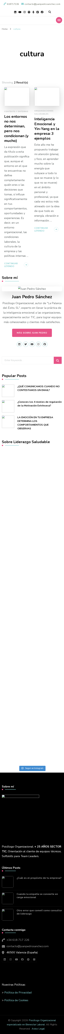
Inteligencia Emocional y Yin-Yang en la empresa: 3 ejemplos (46, 129)
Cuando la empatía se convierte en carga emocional (37, 896)
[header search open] (49, 12)
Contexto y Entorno (16, 111)
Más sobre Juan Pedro (32, 332)
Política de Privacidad (18, 992)
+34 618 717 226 (18, 940)
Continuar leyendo (11, 265)
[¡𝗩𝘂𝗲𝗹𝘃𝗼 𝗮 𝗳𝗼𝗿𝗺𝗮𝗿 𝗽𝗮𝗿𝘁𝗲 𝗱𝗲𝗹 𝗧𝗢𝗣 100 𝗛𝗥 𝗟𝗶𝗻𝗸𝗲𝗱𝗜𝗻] (32, 507)
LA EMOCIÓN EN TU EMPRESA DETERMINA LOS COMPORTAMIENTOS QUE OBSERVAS (35, 423)
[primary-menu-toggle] (59, 20)
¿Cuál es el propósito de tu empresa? (39, 878)
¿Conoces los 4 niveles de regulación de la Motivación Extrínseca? (39, 403)
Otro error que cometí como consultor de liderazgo (39, 912)
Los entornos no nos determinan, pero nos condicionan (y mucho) (16, 128)
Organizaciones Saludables (43, 112)
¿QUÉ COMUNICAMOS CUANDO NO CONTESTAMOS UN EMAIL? (38, 388)
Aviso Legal (38, 1028)
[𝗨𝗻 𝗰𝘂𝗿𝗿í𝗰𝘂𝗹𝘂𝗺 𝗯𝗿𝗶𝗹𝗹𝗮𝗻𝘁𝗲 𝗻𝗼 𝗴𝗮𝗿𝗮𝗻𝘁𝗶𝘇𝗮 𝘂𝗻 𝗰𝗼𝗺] (32, 655)
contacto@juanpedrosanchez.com (28, 946)
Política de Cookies (16, 1000)
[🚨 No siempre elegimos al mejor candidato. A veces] (32, 742)
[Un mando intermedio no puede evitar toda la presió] (32, 573)
